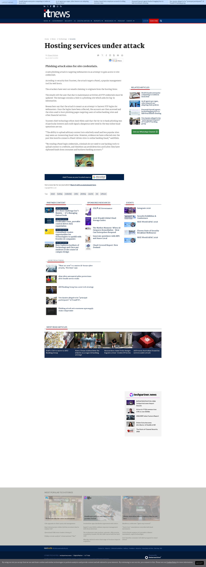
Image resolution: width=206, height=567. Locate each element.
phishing (83, 194)
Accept (199, 563)
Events (130, 202)
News (54, 39)
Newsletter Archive (147, 548)
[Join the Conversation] (98, 55)
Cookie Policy (171, 562)
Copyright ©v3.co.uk (50, 188)
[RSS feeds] (60, 6)
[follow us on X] (47, 6)
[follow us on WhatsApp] (57, 6)
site (97, 194)
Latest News (7, 2)
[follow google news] (54, 6)
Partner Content (56, 202)
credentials (68, 194)
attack (53, 194)
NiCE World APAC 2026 (147, 222)
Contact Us (101, 548)
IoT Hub (87, 555)
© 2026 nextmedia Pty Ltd (60, 548)
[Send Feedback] (114, 55)
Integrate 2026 (144, 208)
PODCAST (121, 21)
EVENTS (129, 21)
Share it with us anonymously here (83, 185)
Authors (125, 548)
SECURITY (68, 21)
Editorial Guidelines (117, 548)
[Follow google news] (115, 60)
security (90, 194)
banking (59, 194)
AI (75, 21)
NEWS (46, 21)
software (103, 194)
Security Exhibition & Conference (146, 217)
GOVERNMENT (57, 21)
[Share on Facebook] (106, 55)
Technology (62, 39)
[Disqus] (83, 388)
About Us (107, 548)
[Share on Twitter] (103, 55)
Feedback (132, 548)
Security (72, 39)
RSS (161, 548)
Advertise (138, 548)
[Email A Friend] (118, 55)
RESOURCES (109, 21)
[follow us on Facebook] (50, 6)
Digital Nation (78, 555)
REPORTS (97, 21)
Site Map (156, 548)
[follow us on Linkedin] (44, 6)
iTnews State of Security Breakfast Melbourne (148, 232)
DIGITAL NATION (83, 21)
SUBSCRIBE (154, 21)
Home (47, 39)
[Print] (121, 55)
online (76, 194)
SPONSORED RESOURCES (98, 202)
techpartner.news (66, 555)
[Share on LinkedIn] (110, 55)
